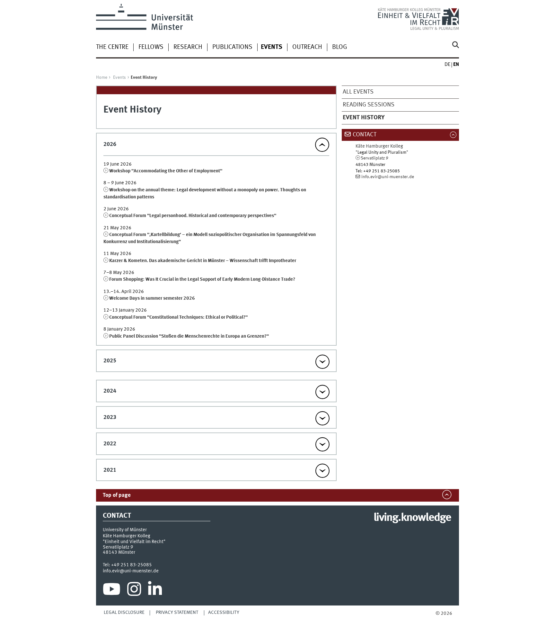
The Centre (112, 47)
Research (187, 47)
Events (119, 77)
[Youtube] (111, 591)
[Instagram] (134, 591)
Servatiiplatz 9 (374, 158)
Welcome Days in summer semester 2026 (152, 298)
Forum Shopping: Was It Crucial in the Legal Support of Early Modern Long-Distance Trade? (202, 279)
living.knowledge (412, 518)
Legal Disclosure (124, 612)
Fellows (150, 47)
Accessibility (223, 612)
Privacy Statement (177, 612)
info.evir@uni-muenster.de (387, 177)
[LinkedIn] (155, 591)
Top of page (117, 495)
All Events (358, 92)
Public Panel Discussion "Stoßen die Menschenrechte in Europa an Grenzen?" (189, 336)
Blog (339, 47)
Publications (232, 47)
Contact (364, 135)
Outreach (307, 47)
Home (101, 77)
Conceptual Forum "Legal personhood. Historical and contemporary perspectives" (192, 215)
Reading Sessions (368, 105)
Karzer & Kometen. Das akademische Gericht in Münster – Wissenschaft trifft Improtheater (202, 260)
